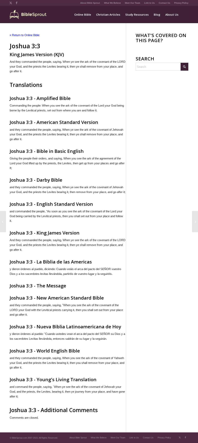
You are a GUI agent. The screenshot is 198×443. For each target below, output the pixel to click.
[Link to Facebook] (17, 3)
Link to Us (149, 3)
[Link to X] (11, 3)
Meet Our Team (132, 3)
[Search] (184, 14)
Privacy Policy (181, 3)
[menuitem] (90, 3)
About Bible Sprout (90, 3)
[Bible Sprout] (28, 14)
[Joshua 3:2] (3, 221)
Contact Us (164, 3)
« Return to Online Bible (24, 35)
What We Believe (112, 3)
